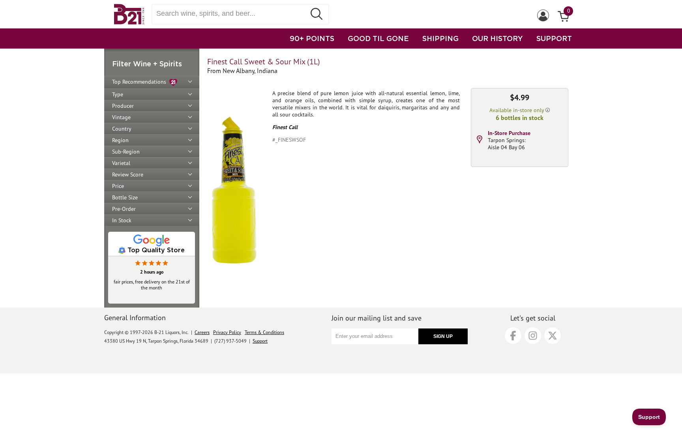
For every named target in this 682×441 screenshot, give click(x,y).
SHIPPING (440, 38)
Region (120, 140)
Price (118, 186)
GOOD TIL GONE (378, 38)
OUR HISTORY (497, 38)
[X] (552, 335)
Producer (123, 105)
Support (260, 341)
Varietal (121, 163)
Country (121, 128)
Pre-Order (124, 208)
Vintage (121, 117)
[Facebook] (513, 335)
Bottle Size (125, 197)
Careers (202, 332)
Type (117, 94)
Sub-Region (126, 151)
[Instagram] (533, 335)
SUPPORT (554, 38)
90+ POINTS (312, 38)
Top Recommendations (140, 81)
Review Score (127, 174)
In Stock (121, 220)
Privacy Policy (227, 332)
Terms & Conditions (264, 332)
